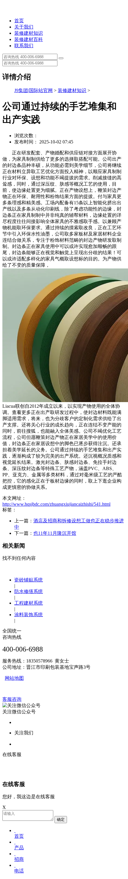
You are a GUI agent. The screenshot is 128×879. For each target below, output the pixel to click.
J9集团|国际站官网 (33, 90)
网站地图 (14, 678)
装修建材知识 (28, 33)
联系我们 (23, 45)
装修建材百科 (28, 39)
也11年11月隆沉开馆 (54, 533)
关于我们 (23, 26)
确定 (61, 819)
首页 (19, 20)
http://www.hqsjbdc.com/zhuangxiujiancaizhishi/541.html (56, 504)
